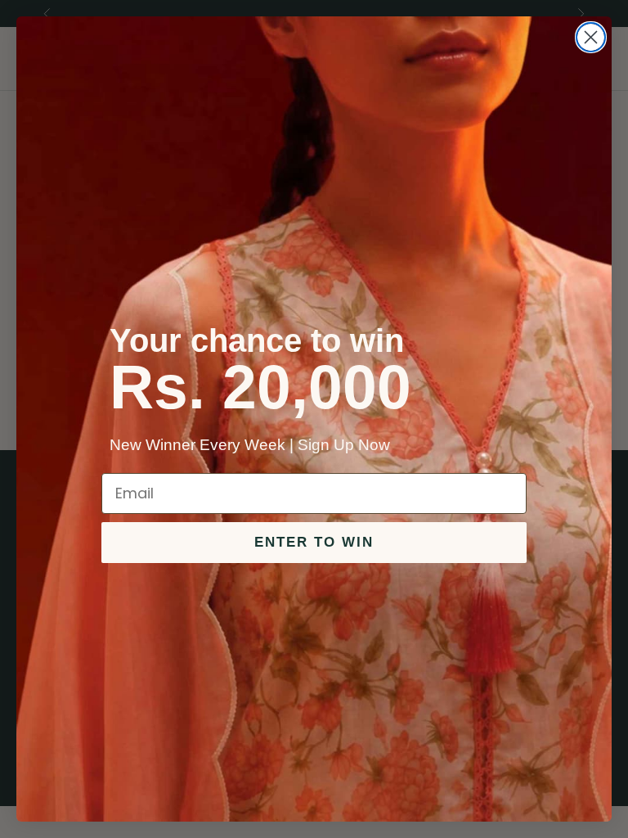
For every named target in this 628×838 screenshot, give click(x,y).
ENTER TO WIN (314, 542)
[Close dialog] (590, 37)
